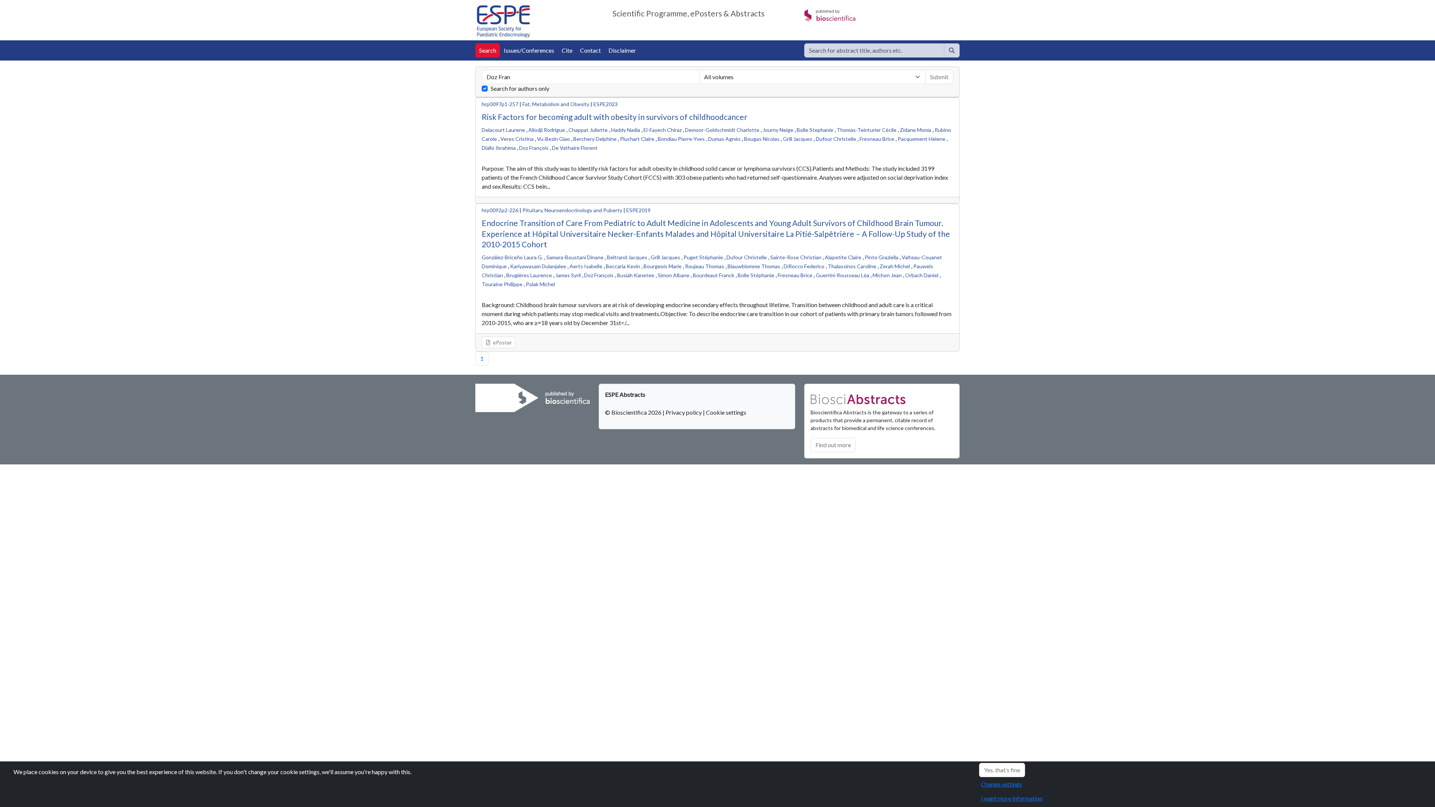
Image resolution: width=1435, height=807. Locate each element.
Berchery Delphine (595, 139)
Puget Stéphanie (703, 257)
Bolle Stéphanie (756, 275)
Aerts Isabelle (586, 266)
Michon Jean (887, 275)
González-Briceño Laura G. (512, 257)
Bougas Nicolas (762, 139)
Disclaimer (622, 50)
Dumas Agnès (724, 139)
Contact (590, 50)
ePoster (502, 342)
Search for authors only (520, 88)
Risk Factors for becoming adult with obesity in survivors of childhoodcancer (614, 116)
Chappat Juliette (588, 130)
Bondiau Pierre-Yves (681, 139)
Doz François (534, 148)
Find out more (833, 444)
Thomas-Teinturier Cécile (867, 130)
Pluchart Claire (637, 139)
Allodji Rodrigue (546, 130)
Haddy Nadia (625, 130)
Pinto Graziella (881, 257)
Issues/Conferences (529, 50)
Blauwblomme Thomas (754, 266)
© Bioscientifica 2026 (634, 412)
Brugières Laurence (529, 275)
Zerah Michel (895, 266)
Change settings (1001, 784)
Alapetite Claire (843, 257)
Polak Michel (540, 284)
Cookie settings (726, 412)
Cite (567, 50)
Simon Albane (673, 275)
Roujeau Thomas (704, 266)
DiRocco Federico (804, 266)
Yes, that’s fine (1002, 769)
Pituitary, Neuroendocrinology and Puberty (572, 210)
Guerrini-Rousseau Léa (842, 275)
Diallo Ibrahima (499, 148)
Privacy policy (684, 412)
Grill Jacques (797, 139)
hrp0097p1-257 (500, 104)
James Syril (568, 275)
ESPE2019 (638, 210)
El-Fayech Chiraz (663, 130)
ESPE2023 (605, 104)
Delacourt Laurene (503, 130)
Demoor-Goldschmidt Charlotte (722, 130)
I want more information (1012, 798)
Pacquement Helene (921, 139)
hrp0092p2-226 (500, 210)
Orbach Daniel (921, 275)
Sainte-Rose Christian (795, 257)
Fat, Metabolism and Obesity (555, 104)
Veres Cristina (517, 139)
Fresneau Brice (877, 139)
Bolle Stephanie (815, 130)
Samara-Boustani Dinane (575, 257)
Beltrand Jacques (627, 257)
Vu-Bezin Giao (553, 139)
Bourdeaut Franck (713, 275)
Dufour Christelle (836, 139)
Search (487, 50)
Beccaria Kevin (623, 266)
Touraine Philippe (502, 284)
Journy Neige (778, 130)
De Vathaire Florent (575, 148)
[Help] (952, 50)
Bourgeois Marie (663, 266)
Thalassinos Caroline (852, 266)
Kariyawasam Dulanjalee (538, 266)
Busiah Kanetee (635, 275)
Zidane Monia (915, 130)
